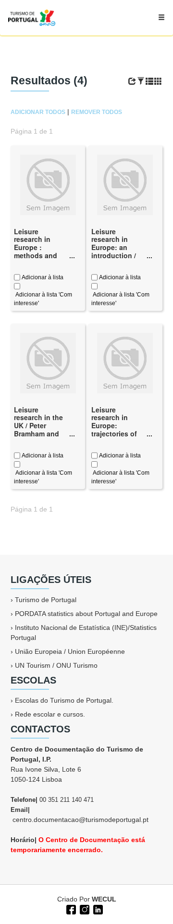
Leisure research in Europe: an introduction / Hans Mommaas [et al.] (117, 251)
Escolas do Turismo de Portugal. (64, 700)
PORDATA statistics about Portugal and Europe (86, 613)
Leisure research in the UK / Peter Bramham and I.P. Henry (38, 425)
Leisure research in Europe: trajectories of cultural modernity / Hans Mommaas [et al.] (117, 438)
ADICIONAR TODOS (38, 112)
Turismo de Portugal (45, 600)
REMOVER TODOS (96, 112)
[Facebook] (70, 909)
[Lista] (149, 81)
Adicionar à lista (41, 277)
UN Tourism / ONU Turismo (56, 665)
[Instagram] (83, 909)
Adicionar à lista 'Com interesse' (43, 299)
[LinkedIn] (97, 909)
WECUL (104, 899)
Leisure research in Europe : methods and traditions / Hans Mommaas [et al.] (40, 256)
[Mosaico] (158, 81)
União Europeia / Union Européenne (70, 651)
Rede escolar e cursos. (50, 714)
